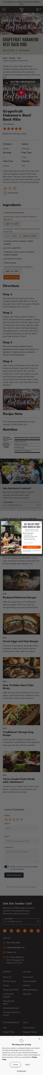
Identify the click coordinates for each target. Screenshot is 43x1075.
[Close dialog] (40, 522)
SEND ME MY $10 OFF (32, 547)
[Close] (40, 1039)
